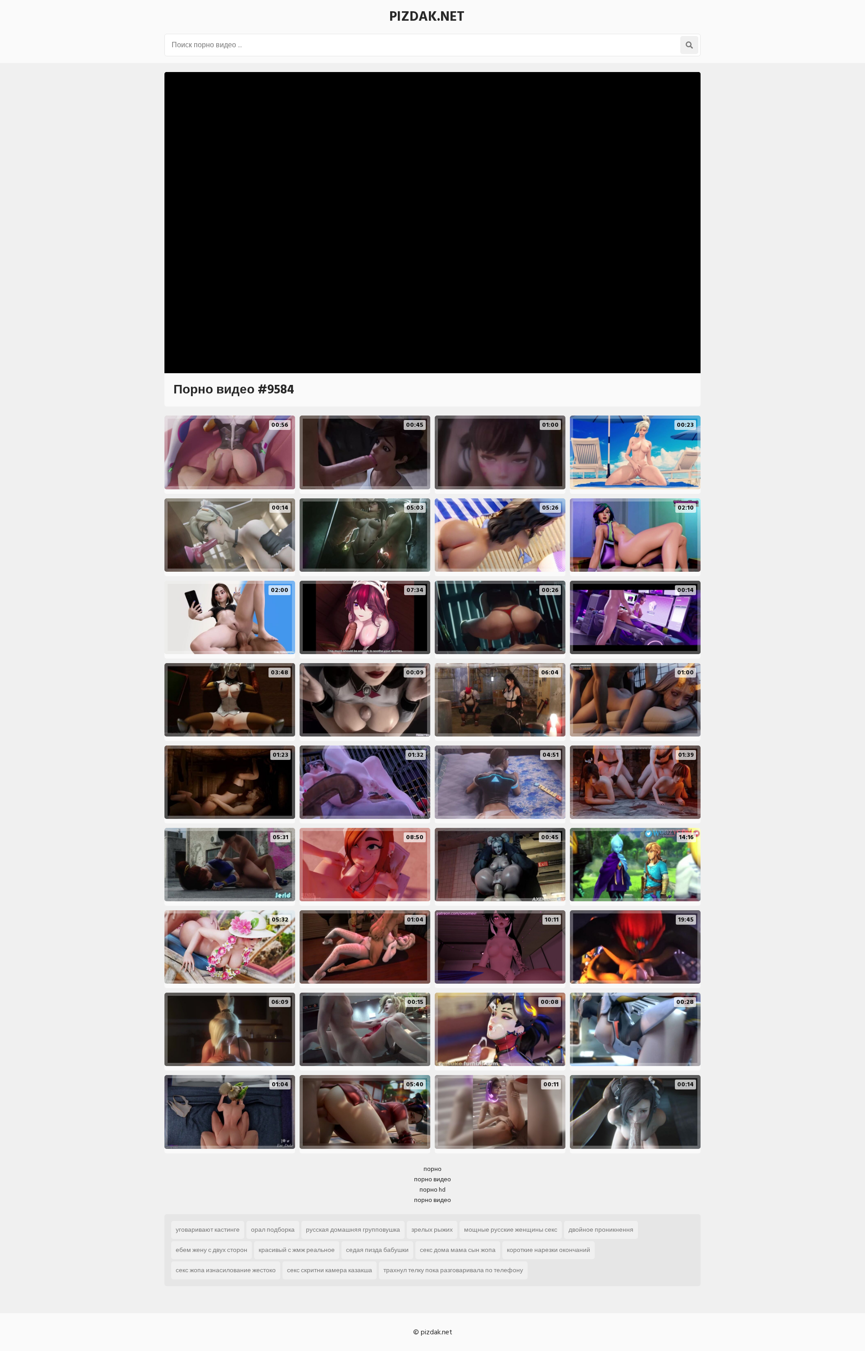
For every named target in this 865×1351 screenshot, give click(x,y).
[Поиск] (689, 45)
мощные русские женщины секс (510, 1229)
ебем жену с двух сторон (211, 1250)
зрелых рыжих (432, 1229)
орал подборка (273, 1229)
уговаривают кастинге (208, 1229)
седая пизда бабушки (377, 1250)
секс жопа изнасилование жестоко (226, 1270)
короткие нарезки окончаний (548, 1250)
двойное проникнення (601, 1229)
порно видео (432, 1179)
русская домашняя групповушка (353, 1229)
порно (432, 1169)
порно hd (432, 1189)
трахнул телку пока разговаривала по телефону (453, 1270)
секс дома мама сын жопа (458, 1250)
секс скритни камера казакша (329, 1270)
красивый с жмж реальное (297, 1250)
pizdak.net (426, 16)
